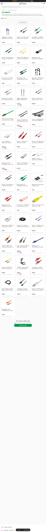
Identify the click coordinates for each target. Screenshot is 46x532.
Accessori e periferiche (12, 10)
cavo (32, 14)
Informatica (4, 10)
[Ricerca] (43, 7)
